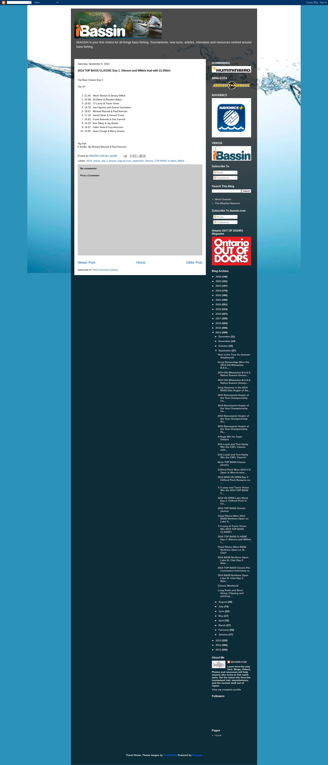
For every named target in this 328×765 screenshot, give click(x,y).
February (224, 629)
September (225, 350)
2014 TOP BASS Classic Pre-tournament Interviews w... (234, 569)
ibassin (113, 160)
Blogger (196, 755)
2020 (219, 304)
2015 (219, 327)
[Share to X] (138, 156)
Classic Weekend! (228, 585)
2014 (89, 160)
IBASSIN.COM (97, 155)
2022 (219, 295)
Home (140, 262)
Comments (222, 177)
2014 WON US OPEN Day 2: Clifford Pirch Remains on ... (234, 480)
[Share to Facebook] (141, 156)
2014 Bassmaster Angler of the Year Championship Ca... (233, 398)
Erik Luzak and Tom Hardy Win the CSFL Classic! (233, 456)
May (221, 615)
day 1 (105, 160)
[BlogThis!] (134, 156)
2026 (219, 276)
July (221, 606)
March (222, 625)
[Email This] (131, 156)
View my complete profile (226, 689)
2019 (219, 309)
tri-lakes (172, 160)
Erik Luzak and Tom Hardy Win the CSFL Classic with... (233, 447)
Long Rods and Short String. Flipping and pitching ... (231, 593)
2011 (219, 649)
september (138, 160)
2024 (219, 285)
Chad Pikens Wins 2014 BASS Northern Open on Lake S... (233, 518)
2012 (219, 645)
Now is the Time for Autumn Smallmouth (234, 356)
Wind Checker (223, 199)
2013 (219, 640)
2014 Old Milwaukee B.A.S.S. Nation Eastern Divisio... (234, 374)
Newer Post (86, 262)
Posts (219, 172)
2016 (219, 323)
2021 (219, 299)
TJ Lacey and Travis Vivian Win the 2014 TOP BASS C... (233, 490)
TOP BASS (160, 160)
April (221, 620)
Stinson (149, 160)
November (224, 341)
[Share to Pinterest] (144, 156)
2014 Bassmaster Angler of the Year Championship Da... (233, 418)
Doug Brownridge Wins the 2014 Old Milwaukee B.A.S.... (233, 365)
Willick (181, 160)
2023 (219, 290)
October (223, 346)
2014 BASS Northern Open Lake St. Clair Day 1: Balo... (233, 578)
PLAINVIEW (169, 755)
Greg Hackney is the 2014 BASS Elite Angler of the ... (234, 389)
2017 (219, 318)
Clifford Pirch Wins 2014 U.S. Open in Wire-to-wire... (234, 471)
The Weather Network (227, 203)
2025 (219, 281)
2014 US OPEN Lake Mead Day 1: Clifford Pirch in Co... (233, 501)
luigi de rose (124, 160)
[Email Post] (124, 155)
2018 (219, 313)
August (223, 601)
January (223, 634)
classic (96, 160)
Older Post (194, 262)
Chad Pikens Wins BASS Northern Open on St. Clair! (232, 550)
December (224, 336)
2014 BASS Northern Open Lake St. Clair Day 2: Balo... (233, 560)
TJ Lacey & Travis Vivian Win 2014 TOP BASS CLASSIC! (232, 529)
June (221, 611)
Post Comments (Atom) (105, 269)
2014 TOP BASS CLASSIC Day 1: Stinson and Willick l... (234, 539)
